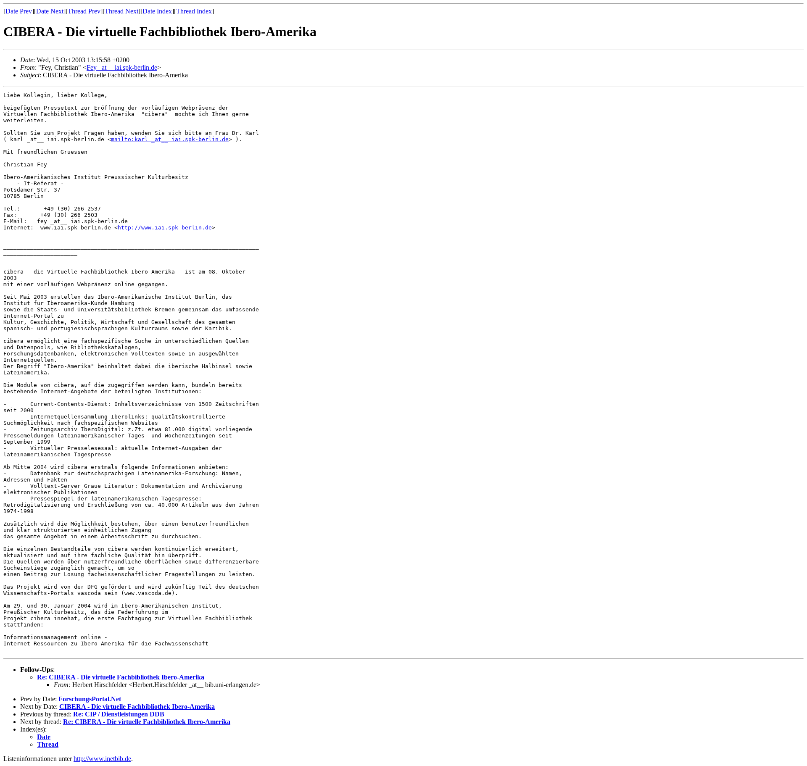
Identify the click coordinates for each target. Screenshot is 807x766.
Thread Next (121, 11)
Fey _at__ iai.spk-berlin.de (122, 67)
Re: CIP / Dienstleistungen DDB (118, 714)
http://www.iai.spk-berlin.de (165, 227)
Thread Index (194, 11)
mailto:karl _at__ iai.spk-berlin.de (170, 139)
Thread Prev (84, 11)
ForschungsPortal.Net (89, 699)
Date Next (49, 11)
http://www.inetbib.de (102, 758)
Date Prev (18, 11)
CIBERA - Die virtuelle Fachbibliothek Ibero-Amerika (137, 706)
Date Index (157, 11)
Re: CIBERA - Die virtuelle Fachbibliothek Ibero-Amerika (120, 677)
